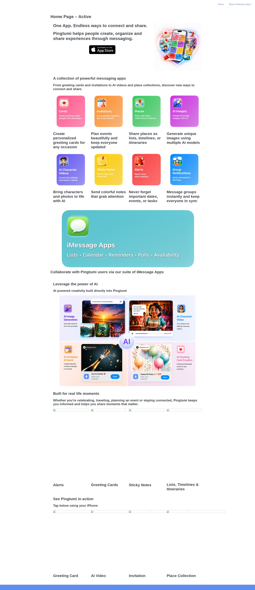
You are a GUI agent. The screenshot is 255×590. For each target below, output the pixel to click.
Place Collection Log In (240, 4)
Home (221, 4)
